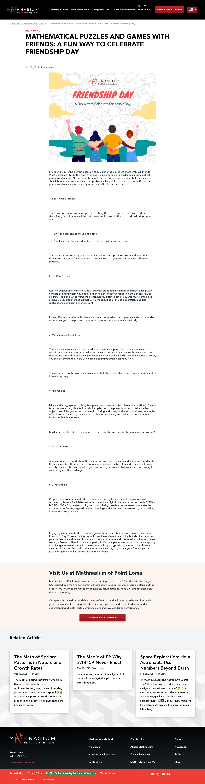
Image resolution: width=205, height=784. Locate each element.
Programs (99, 10)
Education (33, 31)
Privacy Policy (35, 773)
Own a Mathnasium (124, 10)
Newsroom (181, 747)
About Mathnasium (141, 747)
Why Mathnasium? (81, 10)
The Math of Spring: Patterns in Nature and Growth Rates (37, 663)
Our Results (137, 739)
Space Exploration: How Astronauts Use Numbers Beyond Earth (165, 663)
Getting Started (59, 10)
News (42, 24)
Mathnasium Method (100, 739)
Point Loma (31, 24)
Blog (177, 762)
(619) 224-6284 (18, 756)
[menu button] (192, 10)
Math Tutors (143, 762)
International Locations (102, 754)
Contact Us (95, 762)
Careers (179, 739)
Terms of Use (107, 773)
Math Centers (16, 24)
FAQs (178, 754)
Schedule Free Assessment (169, 9)
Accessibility (16, 773)
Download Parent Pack (22, 763)
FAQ (109, 10)
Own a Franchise (140, 754)
